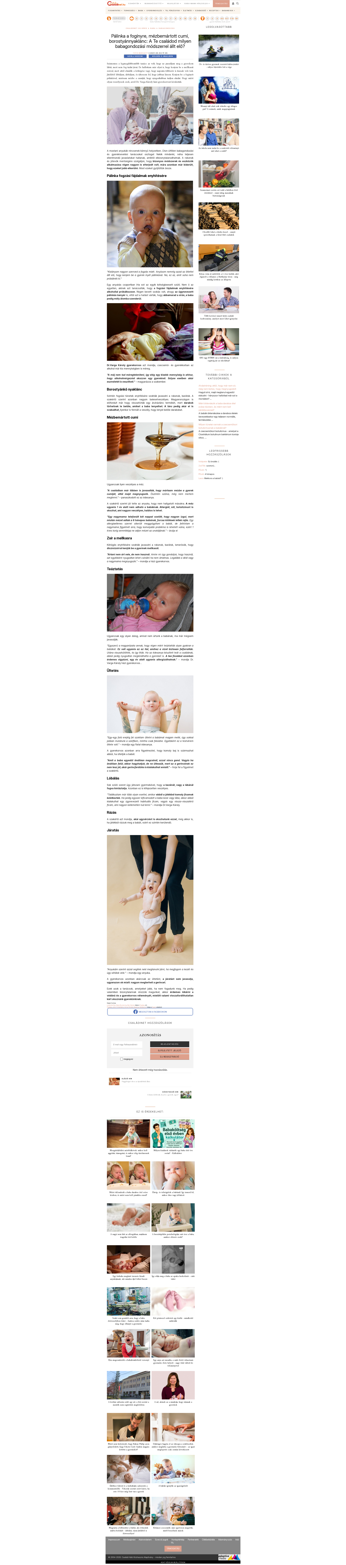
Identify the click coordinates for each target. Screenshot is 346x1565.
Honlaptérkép (177, 1539)
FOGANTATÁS (114, 10)
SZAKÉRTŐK (133, 3)
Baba (152, 28)
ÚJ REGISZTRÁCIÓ (169, 1057)
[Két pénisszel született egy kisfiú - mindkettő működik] (173, 1301)
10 (185, 18)
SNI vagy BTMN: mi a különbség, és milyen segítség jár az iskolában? (218, 359)
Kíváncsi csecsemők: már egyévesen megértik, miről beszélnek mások (173, 1529)
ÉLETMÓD (187, 10)
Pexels (154, 1007)
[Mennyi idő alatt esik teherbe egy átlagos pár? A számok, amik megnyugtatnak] (219, 90)
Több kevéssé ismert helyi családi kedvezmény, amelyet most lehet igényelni (218, 317)
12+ (236, 18)
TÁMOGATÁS (221, 4)
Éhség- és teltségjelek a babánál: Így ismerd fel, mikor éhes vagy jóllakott (173, 1194)
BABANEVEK (227, 10)
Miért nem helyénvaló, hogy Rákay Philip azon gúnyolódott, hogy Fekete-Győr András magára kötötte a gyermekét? (128, 1447)
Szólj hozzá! (135, 56)
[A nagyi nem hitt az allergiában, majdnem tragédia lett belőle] (128, 1217)
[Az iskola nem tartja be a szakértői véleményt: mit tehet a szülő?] (219, 132)
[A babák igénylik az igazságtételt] (173, 1469)
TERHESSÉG (129, 10)
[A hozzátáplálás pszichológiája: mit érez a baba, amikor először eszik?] (173, 1217)
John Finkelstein (118, 1007)
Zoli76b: (207, 466)
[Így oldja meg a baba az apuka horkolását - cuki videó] (173, 1259)
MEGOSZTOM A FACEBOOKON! (152, 1012)
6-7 (226, 18)
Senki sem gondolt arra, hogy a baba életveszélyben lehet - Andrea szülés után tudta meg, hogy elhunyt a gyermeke (128, 1321)
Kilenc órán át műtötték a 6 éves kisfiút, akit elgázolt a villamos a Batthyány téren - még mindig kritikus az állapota (219, 277)
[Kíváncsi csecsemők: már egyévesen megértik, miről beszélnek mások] (173, 1511)
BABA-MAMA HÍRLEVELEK (196, 3)
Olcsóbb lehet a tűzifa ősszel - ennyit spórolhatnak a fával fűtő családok (218, 233)
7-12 (232, 18)
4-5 (222, 18)
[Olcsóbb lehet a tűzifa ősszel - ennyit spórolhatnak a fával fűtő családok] (219, 215)
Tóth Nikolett (140, 53)
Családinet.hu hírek (136, 28)
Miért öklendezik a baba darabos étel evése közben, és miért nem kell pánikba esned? (128, 1194)
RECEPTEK (214, 10)
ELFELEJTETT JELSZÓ (169, 1050)
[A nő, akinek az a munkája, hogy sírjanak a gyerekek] (173, 1385)
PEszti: (203, 470)
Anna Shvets (128, 1007)
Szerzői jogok (161, 1539)
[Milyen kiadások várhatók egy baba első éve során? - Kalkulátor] (173, 1133)
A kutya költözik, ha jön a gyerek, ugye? (163, 1095)
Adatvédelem (145, 1539)
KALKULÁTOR (173, 3)
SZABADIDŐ (200, 10)
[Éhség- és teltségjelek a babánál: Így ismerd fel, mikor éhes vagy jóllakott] (173, 1175)
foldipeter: (209, 461)
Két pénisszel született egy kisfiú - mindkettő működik (173, 1319)
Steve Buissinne (121, 1005)
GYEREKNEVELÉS (154, 10)
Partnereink (193, 1539)
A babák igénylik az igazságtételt (173, 1486)
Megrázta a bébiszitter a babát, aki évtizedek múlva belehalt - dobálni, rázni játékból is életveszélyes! (128, 1531)
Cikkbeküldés (208, 1539)
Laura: (211, 478)
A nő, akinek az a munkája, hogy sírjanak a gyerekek (173, 1403)
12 (195, 18)
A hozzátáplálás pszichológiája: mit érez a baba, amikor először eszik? (173, 1235)
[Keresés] (237, 2)
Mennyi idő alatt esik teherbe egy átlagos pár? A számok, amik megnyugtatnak (219, 107)
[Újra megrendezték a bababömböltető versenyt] (128, 1343)
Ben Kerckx (131, 1005)
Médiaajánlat (129, 1539)
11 (190, 18)
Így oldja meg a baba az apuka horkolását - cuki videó (173, 1277)
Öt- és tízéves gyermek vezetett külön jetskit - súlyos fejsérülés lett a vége (219, 65)
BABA (140, 10)
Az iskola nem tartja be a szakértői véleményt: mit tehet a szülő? (219, 149)
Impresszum (114, 1539)
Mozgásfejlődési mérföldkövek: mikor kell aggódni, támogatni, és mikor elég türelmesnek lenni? (128, 1153)
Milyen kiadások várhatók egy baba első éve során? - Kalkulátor (173, 1152)
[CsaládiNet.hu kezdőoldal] (116, 3)
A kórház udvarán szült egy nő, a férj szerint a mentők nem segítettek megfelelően (128, 1403)
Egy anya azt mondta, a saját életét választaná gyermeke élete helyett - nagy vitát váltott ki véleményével (173, 1363)
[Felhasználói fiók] (233, 2)
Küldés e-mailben (162, 56)
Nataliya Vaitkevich (140, 1007)
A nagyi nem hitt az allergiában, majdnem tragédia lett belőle (128, 1235)
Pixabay (142, 1005)
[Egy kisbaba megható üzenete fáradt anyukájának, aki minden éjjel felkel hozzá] (128, 1259)
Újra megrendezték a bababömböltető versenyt (128, 1360)
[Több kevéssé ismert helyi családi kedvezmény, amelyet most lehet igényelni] (219, 299)
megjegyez (128, 1059)
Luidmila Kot (111, 1005)
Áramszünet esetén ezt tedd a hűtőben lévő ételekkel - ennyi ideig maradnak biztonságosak (219, 193)
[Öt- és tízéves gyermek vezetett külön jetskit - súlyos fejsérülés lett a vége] (219, 48)
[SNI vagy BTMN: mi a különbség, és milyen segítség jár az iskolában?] (219, 341)
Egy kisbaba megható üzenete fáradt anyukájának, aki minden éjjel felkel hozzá (128, 1277)
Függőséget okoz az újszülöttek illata (136, 1081)
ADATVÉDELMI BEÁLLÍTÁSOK (173, 1562)
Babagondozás (167, 28)
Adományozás (225, 1539)
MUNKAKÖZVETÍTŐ (153, 3)
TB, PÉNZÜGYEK (172, 10)
